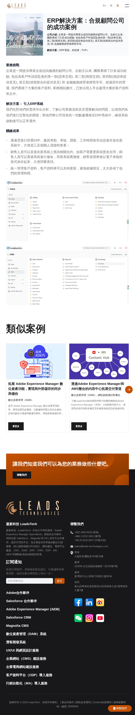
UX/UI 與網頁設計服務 (22, 650)
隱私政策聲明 (83, 702)
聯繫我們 (22, 475)
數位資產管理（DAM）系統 (26, 634)
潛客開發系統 (16, 642)
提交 (59, 580)
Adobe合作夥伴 (17, 593)
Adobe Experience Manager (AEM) (33, 609)
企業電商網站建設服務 (22, 667)
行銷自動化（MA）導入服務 (26, 683)
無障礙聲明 (119, 702)
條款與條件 (68, 702)
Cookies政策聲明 (102, 702)
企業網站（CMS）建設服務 (26, 658)
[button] (129, 389)
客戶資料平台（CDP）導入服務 (29, 675)
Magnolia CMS (17, 625)
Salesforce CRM (18, 617)
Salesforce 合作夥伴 (21, 601)
